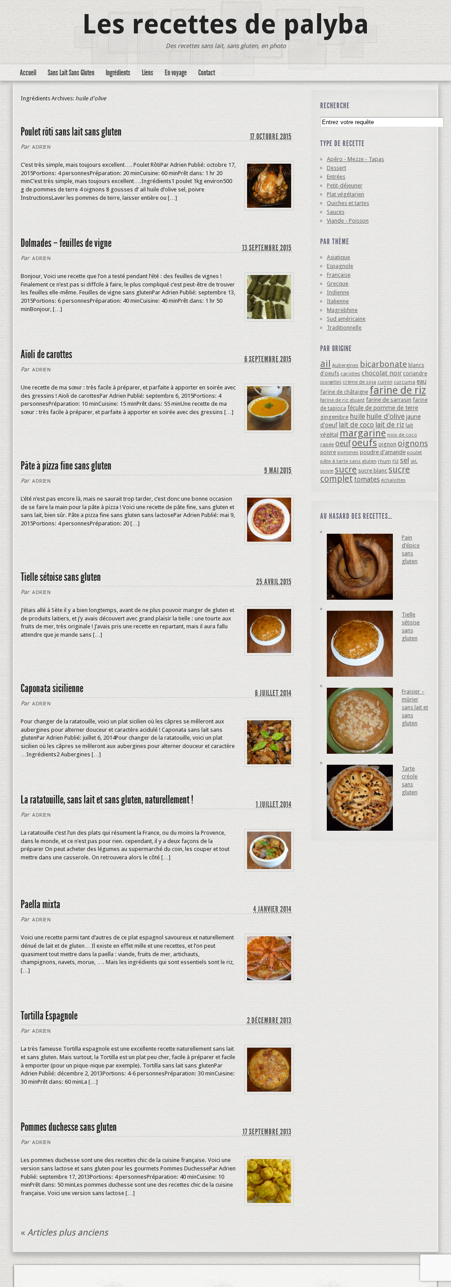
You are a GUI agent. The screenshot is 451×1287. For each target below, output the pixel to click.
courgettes (330, 382)
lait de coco (356, 425)
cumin (384, 382)
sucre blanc (372, 470)
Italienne (338, 301)
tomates (367, 479)
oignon (387, 444)
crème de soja (359, 382)
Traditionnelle (344, 327)
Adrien (41, 147)
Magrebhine (342, 310)
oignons (413, 443)
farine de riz (398, 390)
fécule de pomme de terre (382, 407)
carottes (350, 373)
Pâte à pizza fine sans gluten (66, 466)
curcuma (404, 382)
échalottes (393, 480)
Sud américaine (346, 318)
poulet (414, 452)
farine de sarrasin (388, 399)
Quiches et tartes (348, 203)
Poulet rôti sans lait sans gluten (71, 132)
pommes (348, 452)
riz (395, 461)
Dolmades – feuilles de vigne (66, 243)
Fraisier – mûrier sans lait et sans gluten (415, 707)
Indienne (338, 292)
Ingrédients (118, 72)
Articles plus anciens (64, 1232)
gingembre (334, 417)
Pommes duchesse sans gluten (69, 1127)
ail (325, 363)
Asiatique (338, 257)
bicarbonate (383, 364)
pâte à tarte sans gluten (348, 461)
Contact (206, 72)
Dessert (336, 168)
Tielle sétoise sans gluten (61, 577)
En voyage (176, 72)
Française (339, 274)
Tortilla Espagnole (49, 1016)
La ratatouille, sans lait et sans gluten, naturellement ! (107, 800)
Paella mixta (40, 904)
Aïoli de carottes (46, 354)
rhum (384, 461)
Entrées (336, 176)
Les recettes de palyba (225, 24)
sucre (346, 469)
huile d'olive (385, 416)
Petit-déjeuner (344, 185)
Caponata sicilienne (52, 688)
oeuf (343, 443)
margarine (363, 433)
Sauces (335, 212)
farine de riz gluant (342, 400)
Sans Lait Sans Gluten (71, 72)
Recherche (335, 105)
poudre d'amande (383, 452)
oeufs (364, 442)
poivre (328, 452)
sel (404, 460)
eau (421, 381)
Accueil (28, 72)
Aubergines (345, 365)
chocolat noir (382, 373)
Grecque (337, 283)
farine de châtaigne (344, 392)
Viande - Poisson (348, 220)
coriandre (415, 373)
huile (357, 416)
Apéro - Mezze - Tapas (355, 159)
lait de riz (389, 425)
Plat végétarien (345, 194)
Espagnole (340, 266)
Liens (147, 72)
